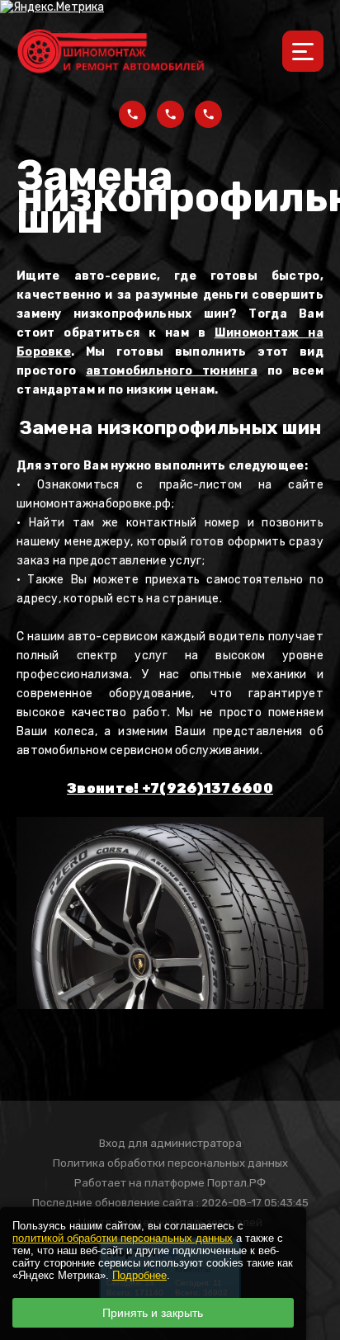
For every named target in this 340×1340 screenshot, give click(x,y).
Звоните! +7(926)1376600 (170, 788)
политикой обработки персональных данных (122, 1238)
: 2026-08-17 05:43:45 (252, 1202)
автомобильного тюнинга (171, 371)
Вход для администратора (170, 1143)
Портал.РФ (236, 1183)
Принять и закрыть (152, 1312)
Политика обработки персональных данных (170, 1163)
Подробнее (139, 1275)
